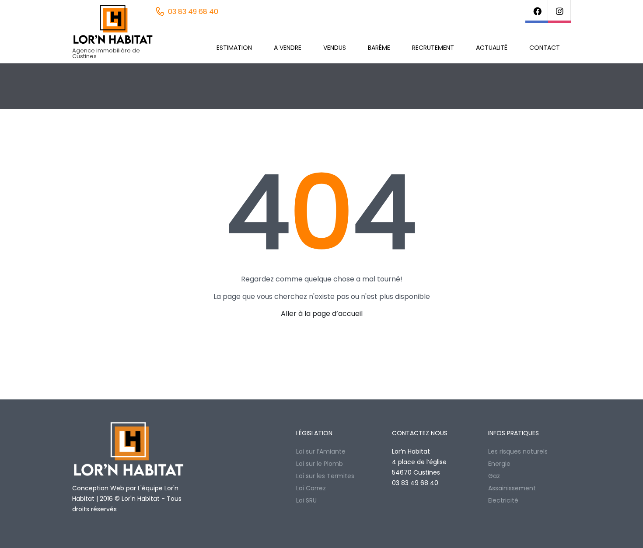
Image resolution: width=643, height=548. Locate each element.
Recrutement (433, 47)
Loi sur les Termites (325, 476)
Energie (499, 463)
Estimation (234, 47)
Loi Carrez (311, 488)
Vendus (334, 47)
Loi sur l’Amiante (321, 451)
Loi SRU (306, 500)
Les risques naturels (518, 451)
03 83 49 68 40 (193, 12)
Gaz (494, 476)
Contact (544, 47)
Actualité (491, 47)
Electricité (503, 500)
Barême (379, 47)
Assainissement (512, 488)
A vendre (287, 47)
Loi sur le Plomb (319, 463)
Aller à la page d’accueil (322, 314)
